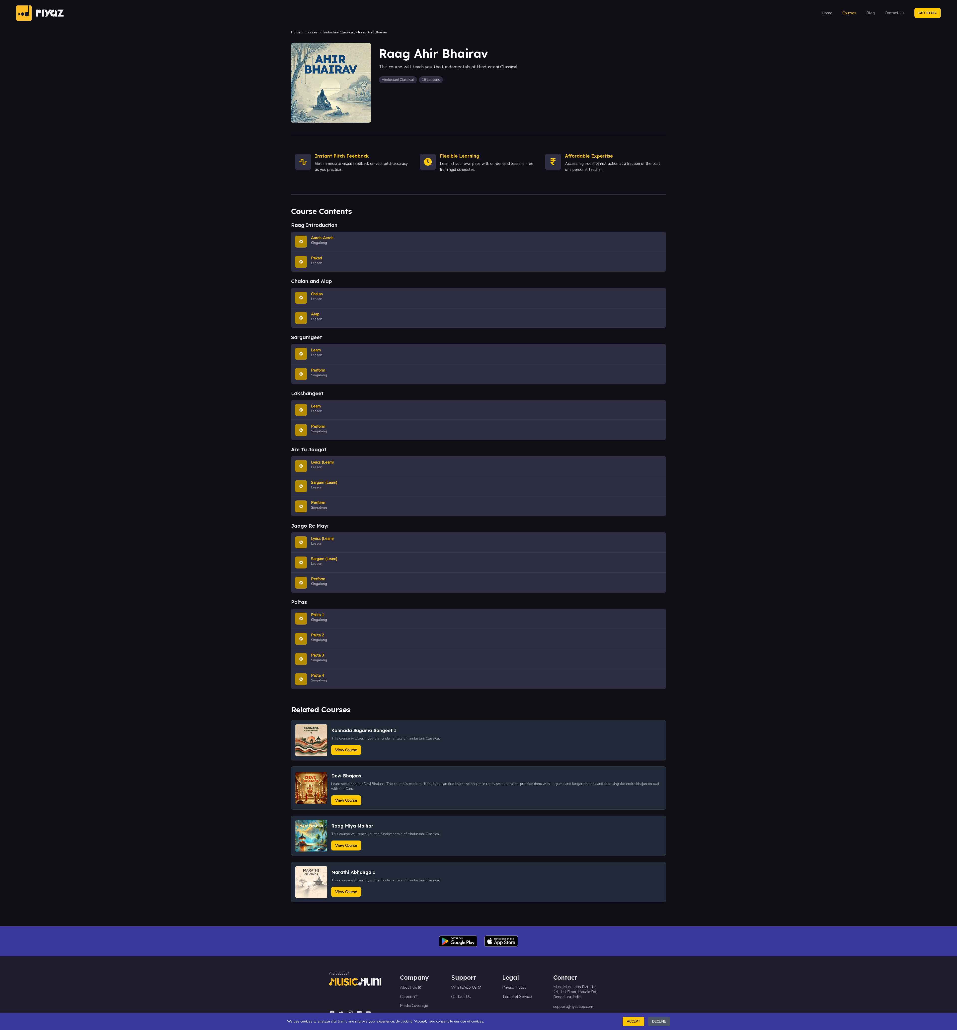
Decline (659, 1021)
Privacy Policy (514, 987)
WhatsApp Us (464, 987)
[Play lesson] (301, 242)
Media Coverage (414, 1005)
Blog (870, 13)
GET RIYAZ (927, 13)
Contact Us (894, 13)
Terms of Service (517, 996)
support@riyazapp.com (573, 1006)
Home (827, 13)
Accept (633, 1021)
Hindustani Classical (338, 32)
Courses (849, 13)
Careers (406, 996)
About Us (408, 987)
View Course (346, 750)
